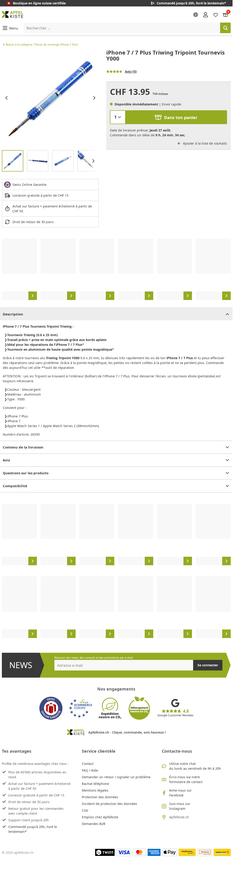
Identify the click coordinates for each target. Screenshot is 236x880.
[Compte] (205, 14)
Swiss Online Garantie (29, 184)
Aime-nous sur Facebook (180, 792)
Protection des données (100, 797)
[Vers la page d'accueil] (12, 14)
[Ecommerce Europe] (80, 708)
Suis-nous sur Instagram (179, 806)
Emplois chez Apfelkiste (100, 817)
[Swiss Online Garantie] (50, 708)
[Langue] (195, 14)
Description (13, 314)
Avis (6, 460)
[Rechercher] (225, 28)
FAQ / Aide (90, 770)
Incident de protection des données (109, 803)
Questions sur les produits (25, 473)
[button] (10, 28)
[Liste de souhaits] (215, 14)
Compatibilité (15, 486)
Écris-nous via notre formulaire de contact (186, 779)
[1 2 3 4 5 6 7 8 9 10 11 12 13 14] (118, 117)
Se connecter (208, 665)
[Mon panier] (225, 14)
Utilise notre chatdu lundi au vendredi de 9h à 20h (195, 766)
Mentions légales (95, 790)
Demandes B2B (93, 824)
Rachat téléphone (95, 783)
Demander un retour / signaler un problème (116, 777)
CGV (85, 810)
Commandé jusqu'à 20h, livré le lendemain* (32, 829)
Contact (88, 763)
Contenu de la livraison (23, 447)
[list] (50, 98)
